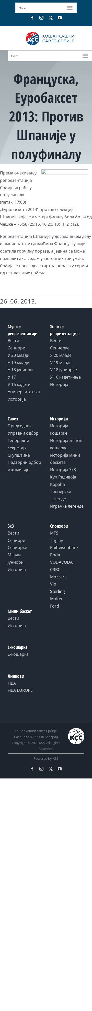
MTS (54, 533)
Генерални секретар (18, 444)
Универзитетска (24, 392)
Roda (55, 555)
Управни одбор (23, 433)
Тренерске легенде (60, 495)
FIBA (12, 683)
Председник (20, 426)
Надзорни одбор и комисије (24, 465)
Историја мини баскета (65, 458)
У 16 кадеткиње (65, 377)
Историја (17, 399)
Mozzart (58, 577)
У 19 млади (18, 362)
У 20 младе (61, 355)
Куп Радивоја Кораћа (63, 480)
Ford (54, 606)
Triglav (56, 540)
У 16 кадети (19, 384)
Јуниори (16, 562)
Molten (57, 598)
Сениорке (60, 348)
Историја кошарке (59, 429)
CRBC (55, 569)
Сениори (16, 348)
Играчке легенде (67, 506)
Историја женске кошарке (67, 444)
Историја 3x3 (63, 469)
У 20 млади (18, 355)
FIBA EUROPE (20, 690)
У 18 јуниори (20, 370)
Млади (14, 555)
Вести (13, 340)
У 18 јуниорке (63, 370)
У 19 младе (61, 362)
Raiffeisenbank (64, 547)
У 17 (12, 377)
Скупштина (19, 455)
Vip (53, 584)
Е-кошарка (18, 654)
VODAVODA (61, 562)
